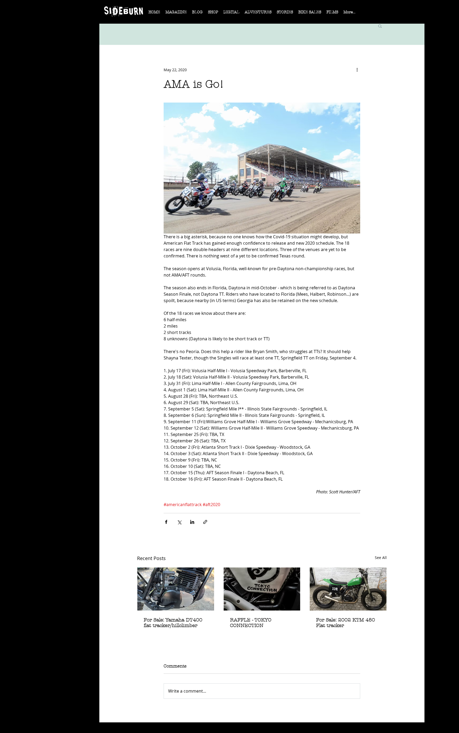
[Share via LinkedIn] (192, 521)
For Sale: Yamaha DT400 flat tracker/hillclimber (173, 622)
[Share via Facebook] (166, 521)
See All (381, 557)
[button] (176, 14)
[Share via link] (205, 521)
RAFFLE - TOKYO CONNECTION (250, 622)
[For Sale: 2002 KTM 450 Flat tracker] (348, 589)
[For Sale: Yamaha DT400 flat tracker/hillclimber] (175, 589)
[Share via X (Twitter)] (179, 521)
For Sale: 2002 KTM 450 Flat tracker (345, 622)
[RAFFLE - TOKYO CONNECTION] (262, 589)
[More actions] (357, 69)
